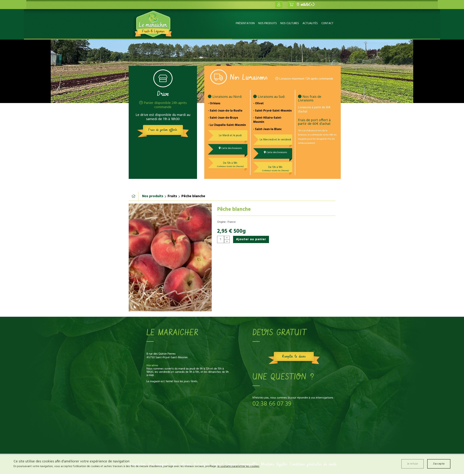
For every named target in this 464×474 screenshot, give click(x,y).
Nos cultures (289, 23)
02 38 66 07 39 (271, 404)
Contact (327, 23)
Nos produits (267, 23)
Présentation (245, 23)
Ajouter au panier (251, 239)
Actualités (310, 23)
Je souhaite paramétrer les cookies (238, 466)
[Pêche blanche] (170, 257)
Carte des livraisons (231, 148)
